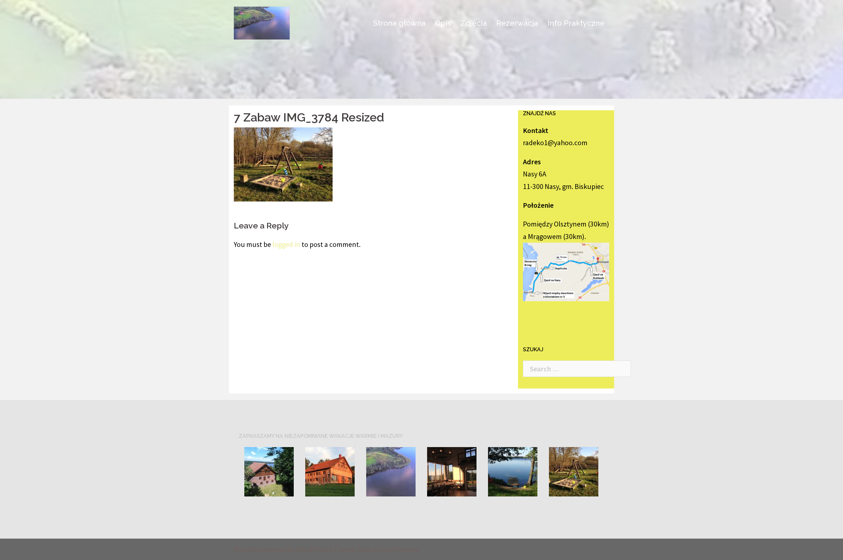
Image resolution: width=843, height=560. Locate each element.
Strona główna (399, 22)
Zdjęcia (473, 22)
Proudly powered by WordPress (281, 549)
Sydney (369, 549)
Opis (443, 22)
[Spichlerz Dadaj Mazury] (262, 22)
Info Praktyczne (576, 22)
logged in (286, 244)
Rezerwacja (517, 22)
